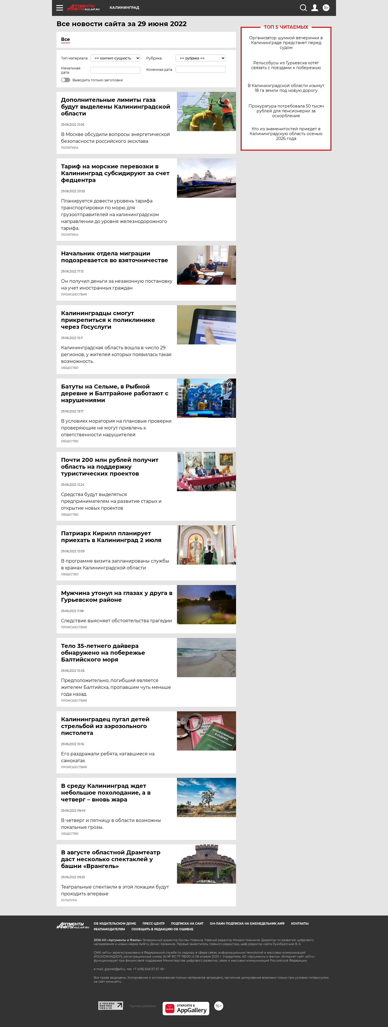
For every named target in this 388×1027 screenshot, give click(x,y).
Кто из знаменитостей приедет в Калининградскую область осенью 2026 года (286, 134)
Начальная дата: (70, 70)
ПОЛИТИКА (69, 147)
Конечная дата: (159, 69)
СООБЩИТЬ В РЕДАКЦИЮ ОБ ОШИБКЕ (162, 929)
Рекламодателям (109, 929)
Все (65, 39)
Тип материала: (74, 58)
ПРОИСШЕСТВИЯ (74, 294)
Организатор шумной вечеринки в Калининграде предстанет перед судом (286, 43)
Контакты (299, 923)
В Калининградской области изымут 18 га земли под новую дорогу (286, 88)
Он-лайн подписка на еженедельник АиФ (247, 923)
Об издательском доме (115, 923)
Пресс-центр (153, 923)
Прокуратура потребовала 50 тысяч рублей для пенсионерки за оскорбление (286, 111)
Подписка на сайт (187, 923)
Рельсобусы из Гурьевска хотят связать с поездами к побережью (286, 65)
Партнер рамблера (142, 1006)
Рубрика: (154, 58)
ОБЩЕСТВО (69, 368)
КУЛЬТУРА (69, 900)
